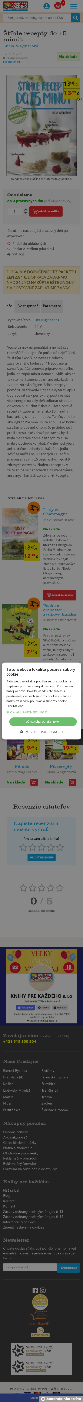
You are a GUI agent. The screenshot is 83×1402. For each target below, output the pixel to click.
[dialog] (41, 701)
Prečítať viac (14, 706)
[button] (41, 712)
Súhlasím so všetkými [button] (43, 721)
